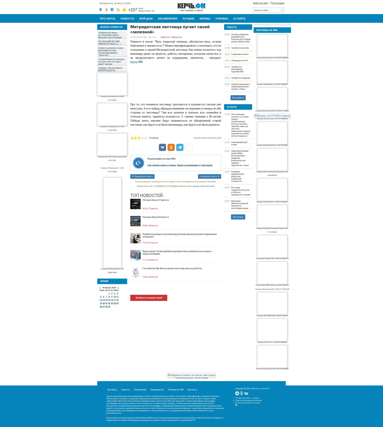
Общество (176, 37)
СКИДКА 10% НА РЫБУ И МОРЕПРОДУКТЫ (110, 69)
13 (104, 300)
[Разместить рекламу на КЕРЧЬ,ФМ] (281, 30)
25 (117, 303)
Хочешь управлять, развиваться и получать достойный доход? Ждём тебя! (237, 38)
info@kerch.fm (176, 186)
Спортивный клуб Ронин (236, 143)
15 (109, 300)
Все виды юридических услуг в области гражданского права (237, 191)
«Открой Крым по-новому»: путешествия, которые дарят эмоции (111, 61)
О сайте (239, 18)
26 (101, 307)
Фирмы (204, 18)
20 (104, 303)
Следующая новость (209, 176)
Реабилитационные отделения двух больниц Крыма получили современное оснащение (180, 235)
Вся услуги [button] (238, 217)
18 (117, 300)
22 (109, 303)
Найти (282, 10)
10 (115, 297)
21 (106, 303)
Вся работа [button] (238, 98)
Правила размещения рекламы (248, 400)
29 (109, 307)
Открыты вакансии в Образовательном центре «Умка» (237, 86)
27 (104, 307)
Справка (221, 18)
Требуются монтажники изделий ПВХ (234, 69)
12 (101, 300)
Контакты (192, 389)
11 (117, 297)
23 (112, 303)
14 (106, 300)
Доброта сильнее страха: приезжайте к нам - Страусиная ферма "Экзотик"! (111, 51)
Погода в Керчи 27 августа (156, 200)
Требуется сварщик (237, 78)
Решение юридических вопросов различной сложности (234, 176)
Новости (127, 18)
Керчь (133, 61)
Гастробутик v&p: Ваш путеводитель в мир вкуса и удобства (172, 268)
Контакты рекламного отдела (247, 403)
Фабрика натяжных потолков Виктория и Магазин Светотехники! (110, 35)
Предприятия (157, 389)
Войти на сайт (260, 3)
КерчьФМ (265, 389)
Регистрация (277, 3)
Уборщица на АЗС (236, 60)
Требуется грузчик (237, 48)
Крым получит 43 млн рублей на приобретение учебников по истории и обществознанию (177, 252)
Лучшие (188, 18)
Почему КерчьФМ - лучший (247, 398)
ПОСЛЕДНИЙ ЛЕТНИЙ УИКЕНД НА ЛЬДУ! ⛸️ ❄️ (110, 42)
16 (112, 300)
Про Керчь (107, 18)
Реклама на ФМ (175, 389)
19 (101, 303)
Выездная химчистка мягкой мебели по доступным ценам (236, 204)
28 (106, 307)
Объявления (167, 18)
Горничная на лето (237, 54)
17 (115, 300)
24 (115, 303)
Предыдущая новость (143, 176)
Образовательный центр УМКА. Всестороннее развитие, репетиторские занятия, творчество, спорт (237, 158)
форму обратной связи (204, 186)
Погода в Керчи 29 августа (156, 217)
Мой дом (146, 18)
